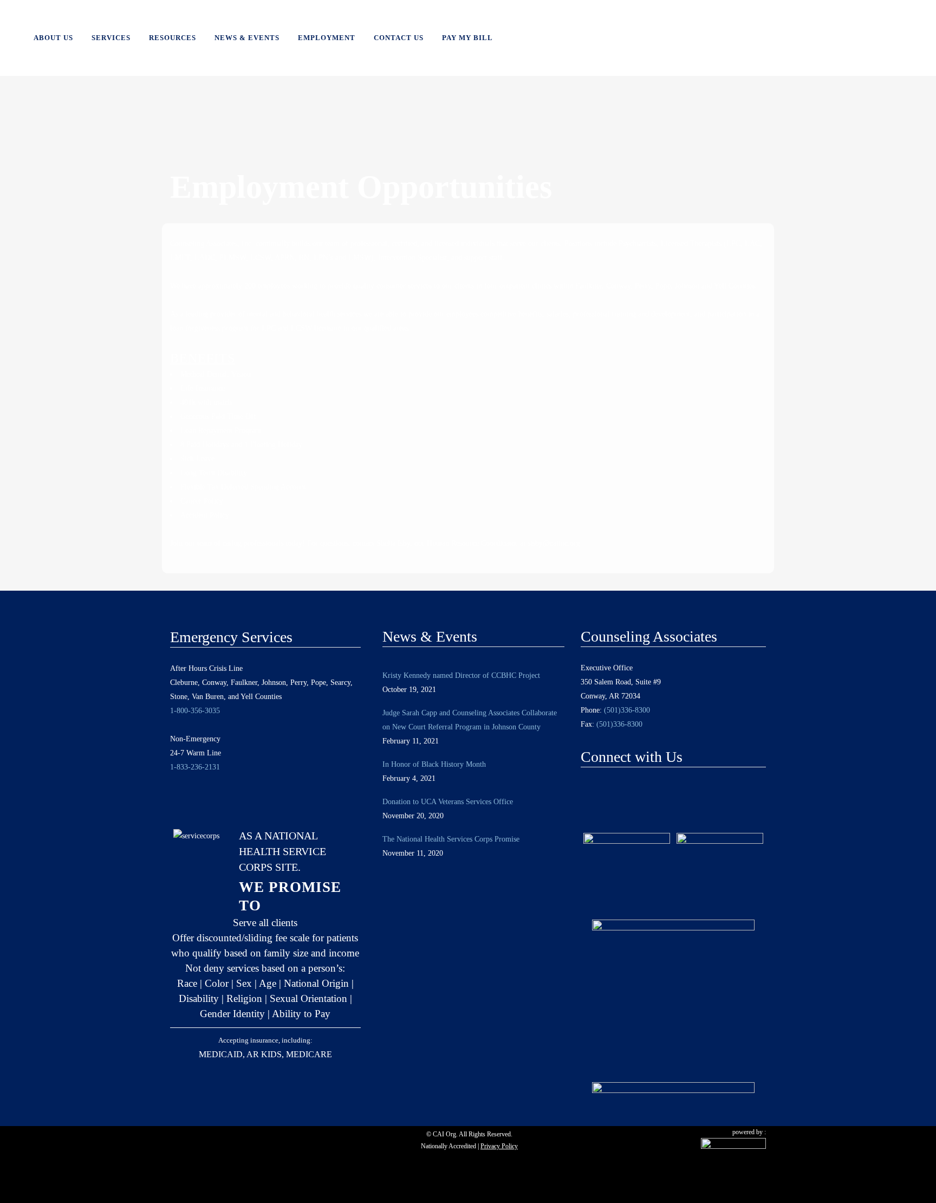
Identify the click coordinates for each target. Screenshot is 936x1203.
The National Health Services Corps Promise (450, 839)
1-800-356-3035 (195, 711)
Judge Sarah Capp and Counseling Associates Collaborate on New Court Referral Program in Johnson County (469, 720)
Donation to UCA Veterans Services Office (447, 802)
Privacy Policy (499, 1146)
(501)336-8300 (627, 710)
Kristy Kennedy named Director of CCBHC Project (461, 675)
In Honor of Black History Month (434, 764)
